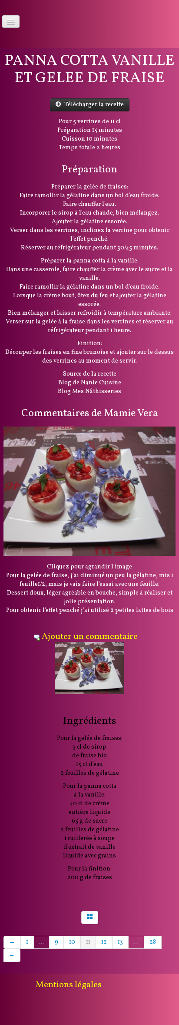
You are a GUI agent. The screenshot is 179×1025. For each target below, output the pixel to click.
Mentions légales (69, 985)
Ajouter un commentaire (90, 637)
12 (104, 942)
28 (152, 942)
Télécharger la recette (94, 105)
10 (72, 942)
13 (120, 942)
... (41, 942)
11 (88, 942)
